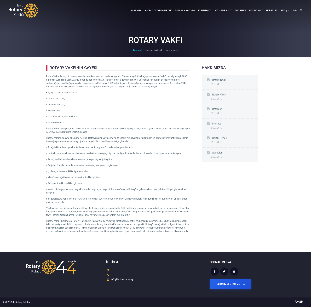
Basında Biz (256, 10)
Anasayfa (136, 10)
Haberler (271, 10)
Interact (216, 123)
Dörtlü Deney (219, 138)
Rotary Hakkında (185, 10)
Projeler (240, 10)
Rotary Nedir (219, 80)
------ (113, 270)
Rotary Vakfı (219, 94)
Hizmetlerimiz (223, 10)
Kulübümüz (205, 10)
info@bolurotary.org (122, 279)
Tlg (295, 10)
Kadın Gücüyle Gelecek (158, 10)
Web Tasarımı (299, 302)
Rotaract (217, 109)
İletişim (285, 10)
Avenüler (217, 152)
